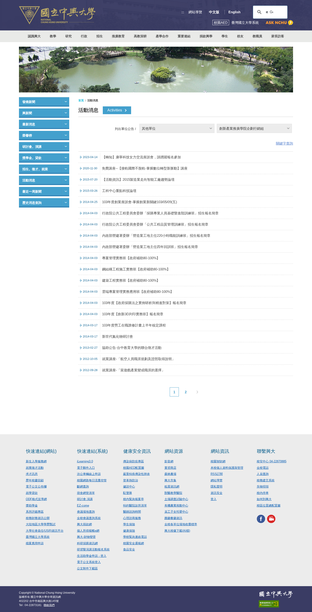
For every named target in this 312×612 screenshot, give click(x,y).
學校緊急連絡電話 (135, 537)
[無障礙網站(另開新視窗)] (276, 603)
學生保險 (129, 524)
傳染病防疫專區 (133, 461)
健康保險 (129, 530)
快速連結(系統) (92, 451)
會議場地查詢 (86, 511)
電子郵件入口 (86, 467)
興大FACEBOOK (261, 519)
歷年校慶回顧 (35, 480)
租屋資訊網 (171, 486)
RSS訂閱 (217, 474)
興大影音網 (271, 519)
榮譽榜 (27, 135)
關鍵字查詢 (284, 143)
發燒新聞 (28, 102)
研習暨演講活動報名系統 (93, 549)
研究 (68, 36)
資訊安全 (216, 493)
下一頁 (197, 391)
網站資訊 (220, 451)
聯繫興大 (266, 451)
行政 (84, 36)
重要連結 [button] (184, 36)
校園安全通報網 (133, 543)
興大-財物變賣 (86, 537)
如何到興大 (264, 499)
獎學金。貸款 (32, 158)
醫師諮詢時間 (132, 511)
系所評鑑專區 (35, 511)
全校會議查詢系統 (89, 518)
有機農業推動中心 (176, 505)
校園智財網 (218, 461)
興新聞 (27, 113)
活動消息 (28, 180)
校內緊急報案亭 (133, 499)
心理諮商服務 (132, 518)
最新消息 (28, 124)
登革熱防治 (130, 480)
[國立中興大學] (57, 15)
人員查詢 (263, 474)
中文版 (214, 12)
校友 (240, 36)
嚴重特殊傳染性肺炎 (136, 474)
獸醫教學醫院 (173, 493)
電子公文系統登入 (89, 562)
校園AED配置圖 (133, 467)
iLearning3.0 (85, 461)
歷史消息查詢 (32, 203)
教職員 (257, 36)
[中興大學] (276, 594)
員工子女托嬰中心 (176, 511)
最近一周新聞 (32, 191)
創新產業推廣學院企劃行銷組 (241, 128)
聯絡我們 (49, 605)
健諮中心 (129, 486)
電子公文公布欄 (36, 486)
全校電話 (263, 467)
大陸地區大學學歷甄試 (41, 524)
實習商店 (170, 467)
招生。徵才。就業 (35, 169)
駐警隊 (127, 493)
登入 (214, 499)
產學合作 (162, 36)
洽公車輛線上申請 (89, 474)
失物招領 (263, 486)
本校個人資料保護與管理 (227, 467)
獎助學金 (32, 505)
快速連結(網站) (41, 451)
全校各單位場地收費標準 (180, 524)
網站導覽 (195, 12)
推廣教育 (118, 36)
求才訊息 (32, 474)
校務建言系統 (266, 480)
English (234, 12)
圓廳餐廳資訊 (173, 518)
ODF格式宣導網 (36, 499)
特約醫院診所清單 (135, 505)
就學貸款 (32, 493)
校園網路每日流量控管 (92, 480)
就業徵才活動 (35, 467)
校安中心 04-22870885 (271, 461)
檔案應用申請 (35, 543)
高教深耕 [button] (140, 36)
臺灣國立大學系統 (38, 537)
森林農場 (170, 474)
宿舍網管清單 (86, 493)
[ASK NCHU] (279, 22)
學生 (225, 36)
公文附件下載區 (87, 568)
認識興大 (34, 36)
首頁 (81, 100)
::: (182, 12)
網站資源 (174, 451)
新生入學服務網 (36, 461)
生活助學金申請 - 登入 (91, 556)
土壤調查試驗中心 (176, 499)
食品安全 (129, 549)
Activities (114, 110)
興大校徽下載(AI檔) (177, 530)
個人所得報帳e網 (88, 530)
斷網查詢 (83, 486)
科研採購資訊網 (87, 543)
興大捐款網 (84, 524)
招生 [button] (99, 36)
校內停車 (263, 493)
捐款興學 (206, 36)
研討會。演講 (32, 146)
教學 (53, 36)
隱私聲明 (216, 486)
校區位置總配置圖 (268, 505)
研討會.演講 (85, 499)
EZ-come (83, 505)
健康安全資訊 (137, 451)
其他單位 (149, 128)
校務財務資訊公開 (38, 518)
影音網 (168, 461)
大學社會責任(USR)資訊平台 (44, 530)
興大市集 (170, 480)
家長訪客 (277, 36)
